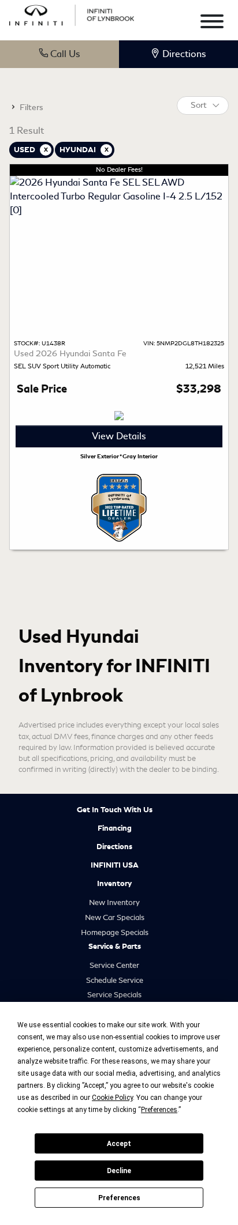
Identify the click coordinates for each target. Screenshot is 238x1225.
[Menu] (212, 23)
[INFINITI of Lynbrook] (71, 13)
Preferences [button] (159, 1110)
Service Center (114, 965)
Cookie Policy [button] (112, 1098)
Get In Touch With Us (115, 810)
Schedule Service (114, 980)
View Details (119, 436)
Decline (119, 1171)
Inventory (114, 883)
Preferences (119, 1198)
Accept (119, 1144)
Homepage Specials (114, 932)
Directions (114, 846)
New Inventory (114, 902)
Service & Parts (114, 946)
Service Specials (114, 994)
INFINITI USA (115, 865)
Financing (115, 828)
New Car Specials (114, 917)
